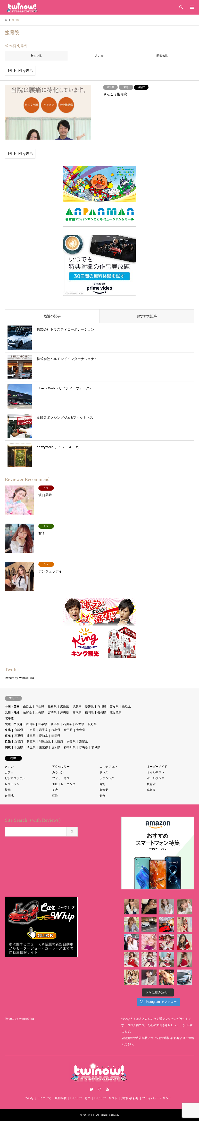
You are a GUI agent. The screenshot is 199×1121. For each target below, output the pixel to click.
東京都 (43, 747)
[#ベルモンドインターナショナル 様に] (149, 924)
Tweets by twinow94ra (19, 678)
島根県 (52, 706)
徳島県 (77, 706)
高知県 (114, 706)
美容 (55, 790)
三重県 (18, 735)
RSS (107, 1089)
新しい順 (36, 56)
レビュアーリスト (105, 1098)
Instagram (99, 1089)
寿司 (102, 784)
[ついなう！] (22, 7)
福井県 (79, 724)
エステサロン (108, 766)
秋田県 (68, 730)
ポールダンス (155, 778)
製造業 (104, 790)
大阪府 (58, 741)
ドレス (104, 772)
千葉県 (18, 747)
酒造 (55, 795)
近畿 (8, 741)
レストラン (12, 784)
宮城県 (18, 730)
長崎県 (101, 712)
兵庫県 (31, 741)
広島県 (64, 706)
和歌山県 (45, 741)
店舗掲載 (60, 1098)
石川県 (67, 724)
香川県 (101, 706)
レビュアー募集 (80, 1098)
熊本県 (77, 712)
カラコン (58, 772)
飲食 (102, 795)
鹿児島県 (115, 712)
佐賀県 (27, 712)
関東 (8, 747)
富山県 (30, 724)
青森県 (80, 730)
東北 (8, 730)
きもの (9, 766)
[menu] (191, 7)
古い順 (99, 56)
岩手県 (43, 730)
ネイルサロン (155, 772)
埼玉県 (31, 747)
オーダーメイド (157, 766)
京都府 (18, 741)
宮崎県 (52, 712)
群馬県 (83, 747)
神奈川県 (69, 747)
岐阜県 (31, 735)
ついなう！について (38, 1098)
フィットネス (61, 778)
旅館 (8, 790)
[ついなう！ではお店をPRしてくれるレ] (166, 924)
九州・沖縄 (12, 712)
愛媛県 (89, 706)
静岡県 (55, 735)
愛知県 (43, 735)
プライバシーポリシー (156, 1098)
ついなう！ (89, 1114)
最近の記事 (52, 316)
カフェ (9, 772)
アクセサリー (61, 766)
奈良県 (71, 741)
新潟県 (55, 724)
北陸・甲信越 (13, 724)
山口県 (27, 706)
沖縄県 (64, 712)
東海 (8, 735)
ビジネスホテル (15, 778)
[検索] (181, 7)
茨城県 (95, 747)
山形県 (31, 730)
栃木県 (55, 747)
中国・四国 (12, 706)
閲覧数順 (162, 56)
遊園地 (9, 795)
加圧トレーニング (63, 784)
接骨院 (151, 784)
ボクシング (107, 778)
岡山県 (39, 706)
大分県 (39, 712)
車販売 (151, 790)
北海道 (9, 718)
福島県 (55, 730)
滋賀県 (83, 741)
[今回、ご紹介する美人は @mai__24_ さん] (131, 906)
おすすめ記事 (147, 316)
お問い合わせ (130, 1098)
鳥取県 (126, 706)
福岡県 (89, 712)
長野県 (92, 724)
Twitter (91, 1089)
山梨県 (42, 724)
